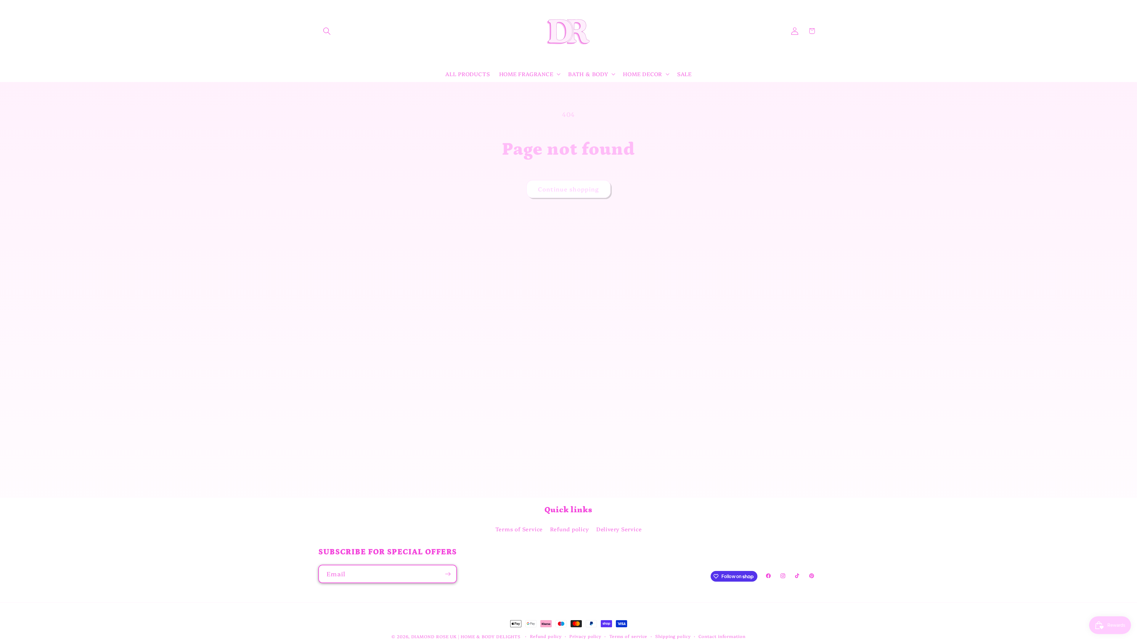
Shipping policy (673, 636)
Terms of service (628, 636)
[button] (326, 31)
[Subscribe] (447, 574)
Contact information (721, 636)
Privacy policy (585, 636)
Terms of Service (519, 529)
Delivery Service (619, 529)
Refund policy (569, 529)
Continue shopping (568, 189)
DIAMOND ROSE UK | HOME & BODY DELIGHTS (466, 636)
